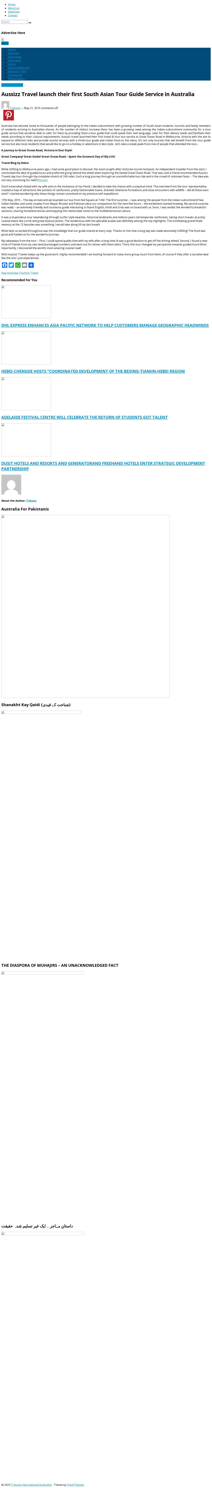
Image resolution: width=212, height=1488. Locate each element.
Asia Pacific (14, 60)
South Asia (14, 57)
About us (13, 8)
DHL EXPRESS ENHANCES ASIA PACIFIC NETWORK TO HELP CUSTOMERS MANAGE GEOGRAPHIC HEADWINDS (105, 325)
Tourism (24, 273)
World (11, 64)
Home (11, 4)
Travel (34, 273)
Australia (13, 53)
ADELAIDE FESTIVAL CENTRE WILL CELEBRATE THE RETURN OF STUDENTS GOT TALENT (84, 417)
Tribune (15, 108)
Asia (3, 273)
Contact (13, 15)
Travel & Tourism (12, 85)
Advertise (14, 12)
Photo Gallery (16, 79)
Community (15, 75)
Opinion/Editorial (18, 68)
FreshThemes (75, 1485)
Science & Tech (17, 71)
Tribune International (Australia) (31, 1485)
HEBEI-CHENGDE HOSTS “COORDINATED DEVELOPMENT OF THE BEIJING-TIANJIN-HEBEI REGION (93, 371)
